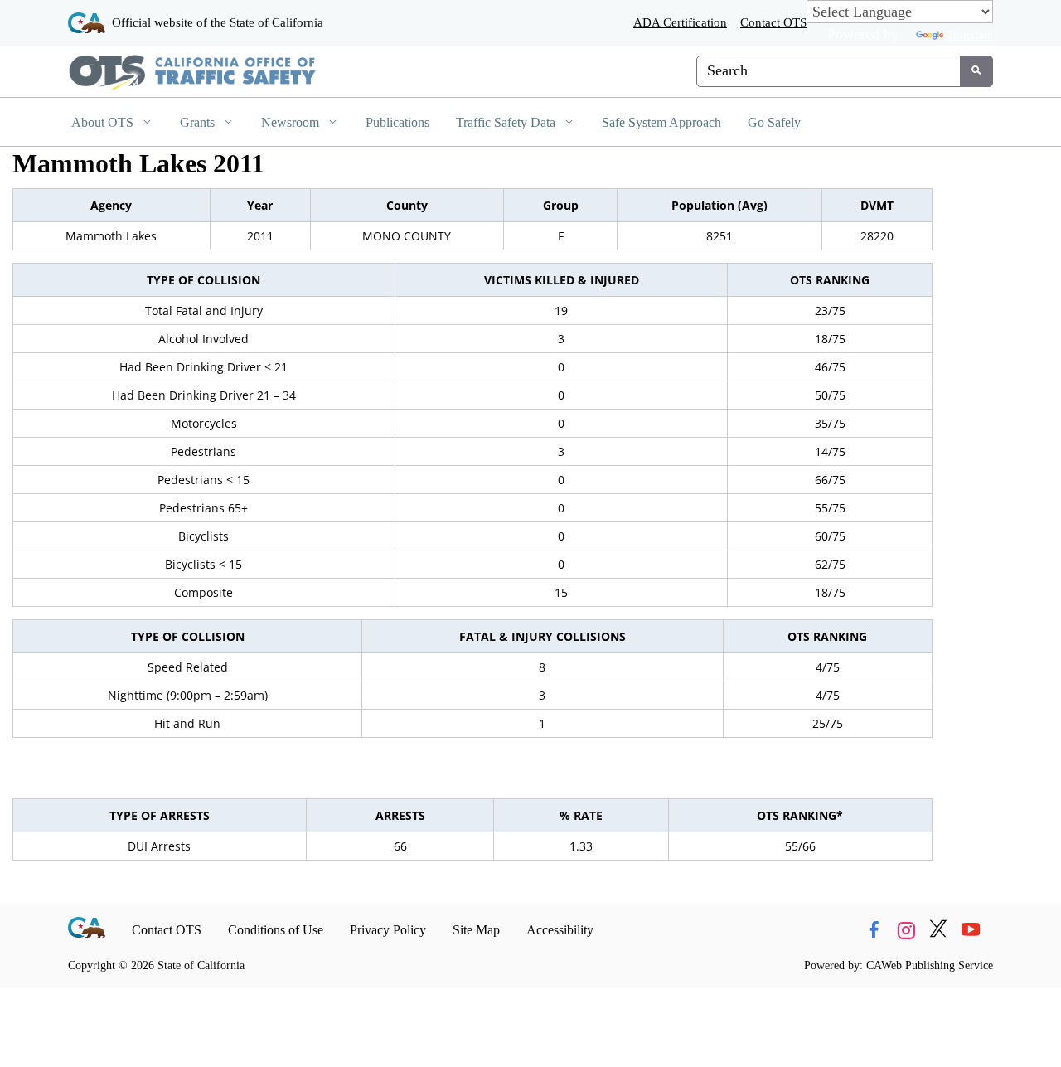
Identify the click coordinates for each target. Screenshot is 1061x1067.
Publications (397, 122)
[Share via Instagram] (906, 930)
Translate (970, 34)
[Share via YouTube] (971, 930)
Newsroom (291, 122)
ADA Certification (680, 22)
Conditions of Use (275, 930)
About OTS (104, 122)
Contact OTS (773, 22)
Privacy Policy (388, 930)
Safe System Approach (661, 122)
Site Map (476, 930)
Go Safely (774, 122)
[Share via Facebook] (874, 930)
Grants (199, 122)
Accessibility (559, 930)
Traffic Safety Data (507, 122)
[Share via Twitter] (938, 930)
